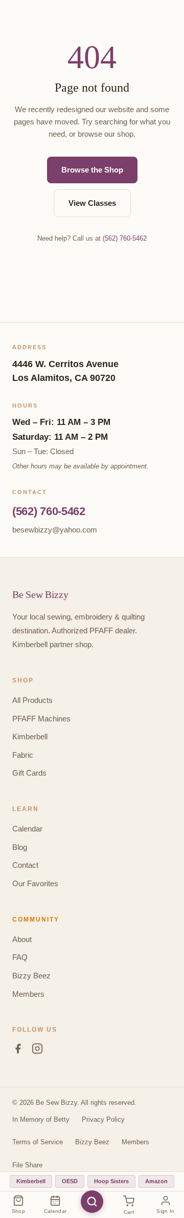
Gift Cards (29, 772)
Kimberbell (30, 736)
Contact (25, 865)
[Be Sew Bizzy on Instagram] (37, 1050)
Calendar (27, 828)
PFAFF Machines (41, 718)
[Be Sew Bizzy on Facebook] (18, 1050)
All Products (32, 700)
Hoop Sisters (111, 1181)
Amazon (156, 1181)
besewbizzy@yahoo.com (54, 529)
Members (28, 994)
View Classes (92, 203)
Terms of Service (37, 1142)
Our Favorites (35, 883)
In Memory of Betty (41, 1119)
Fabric (22, 755)
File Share (27, 1165)
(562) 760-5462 (125, 238)
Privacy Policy (103, 1119)
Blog (19, 847)
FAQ (20, 957)
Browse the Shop (92, 169)
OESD (70, 1181)
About (22, 939)
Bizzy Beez (31, 975)
